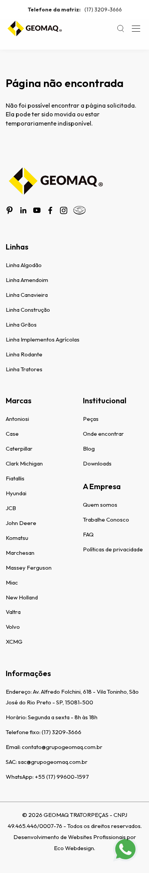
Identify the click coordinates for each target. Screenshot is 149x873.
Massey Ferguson (29, 567)
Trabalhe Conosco (106, 519)
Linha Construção (28, 309)
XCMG (14, 641)
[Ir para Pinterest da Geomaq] (9, 210)
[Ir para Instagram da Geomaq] (63, 210)
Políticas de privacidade (113, 549)
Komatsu (17, 537)
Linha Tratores (24, 369)
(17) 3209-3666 (75, 9)
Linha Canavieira (27, 294)
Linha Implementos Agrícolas (42, 339)
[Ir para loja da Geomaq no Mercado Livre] (79, 210)
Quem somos (100, 504)
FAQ (88, 534)
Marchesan (20, 552)
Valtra (13, 611)
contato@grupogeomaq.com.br (62, 747)
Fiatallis (15, 478)
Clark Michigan (24, 463)
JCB (11, 508)
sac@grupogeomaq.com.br (52, 761)
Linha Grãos (21, 324)
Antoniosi (17, 418)
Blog (89, 448)
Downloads (97, 463)
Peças (91, 418)
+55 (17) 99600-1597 (62, 776)
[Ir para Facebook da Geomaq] (50, 210)
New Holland (22, 597)
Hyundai (16, 493)
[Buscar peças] (121, 28)
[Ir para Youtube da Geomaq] (36, 210)
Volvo (13, 626)
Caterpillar (19, 448)
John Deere (21, 523)
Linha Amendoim (27, 279)
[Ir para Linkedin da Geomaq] (23, 210)
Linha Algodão (24, 265)
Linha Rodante (24, 354)
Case (12, 433)
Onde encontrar (103, 433)
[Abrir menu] (136, 28)
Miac (12, 582)
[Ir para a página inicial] (34, 28)
